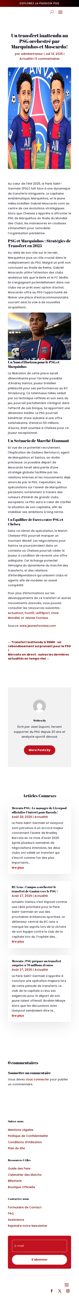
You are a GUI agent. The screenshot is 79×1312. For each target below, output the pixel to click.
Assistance (16, 1220)
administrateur (32, 54)
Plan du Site (16, 1148)
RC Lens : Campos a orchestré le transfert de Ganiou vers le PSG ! (35, 889)
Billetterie (15, 1181)
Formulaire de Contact (25, 1207)
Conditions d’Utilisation (25, 1142)
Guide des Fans (19, 1168)
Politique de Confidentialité (28, 1136)
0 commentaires (47, 59)
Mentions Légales (20, 1130)
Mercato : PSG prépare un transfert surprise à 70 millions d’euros (36, 963)
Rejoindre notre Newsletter (27, 1226)
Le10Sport (43, 613)
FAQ (11, 1213)
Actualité (26, 59)
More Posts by (39, 750)
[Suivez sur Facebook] (51, 1291)
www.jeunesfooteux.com (38, 626)
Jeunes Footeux (36, 618)
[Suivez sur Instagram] (68, 1291)
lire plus (18, 868)
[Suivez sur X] (60, 1291)
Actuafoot (15, 613)
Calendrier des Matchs (25, 1175)
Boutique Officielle (21, 1187)
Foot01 (29, 613)
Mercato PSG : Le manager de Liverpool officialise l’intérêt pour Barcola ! (39, 810)
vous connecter (37, 1079)
